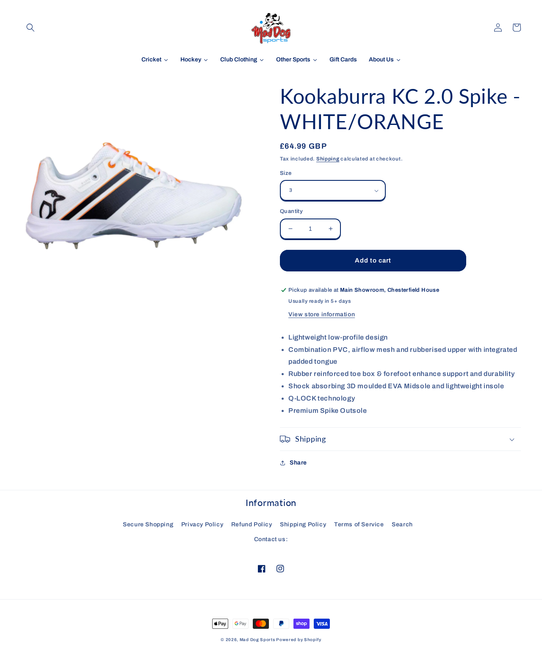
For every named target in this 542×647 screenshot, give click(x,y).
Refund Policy (251, 524)
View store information (321, 314)
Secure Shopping (148, 524)
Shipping (328, 159)
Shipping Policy (303, 524)
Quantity (291, 211)
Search (402, 524)
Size (286, 173)
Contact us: (271, 539)
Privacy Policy (202, 524)
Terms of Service (359, 524)
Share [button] (298, 462)
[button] (30, 27)
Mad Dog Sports (257, 639)
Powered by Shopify (298, 639)
